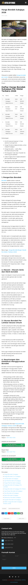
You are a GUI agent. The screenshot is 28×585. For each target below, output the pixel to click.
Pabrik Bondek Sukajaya (11, 495)
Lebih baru (6, 518)
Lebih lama (21, 518)
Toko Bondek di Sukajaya (11, 493)
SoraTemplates (10, 579)
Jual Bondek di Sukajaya (11, 478)
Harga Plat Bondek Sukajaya (12, 483)
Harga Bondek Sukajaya (11, 474)
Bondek (4, 180)
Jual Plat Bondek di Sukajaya (12, 480)
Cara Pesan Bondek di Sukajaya (13, 491)
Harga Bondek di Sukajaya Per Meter (15, 489)
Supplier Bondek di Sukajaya (12, 499)
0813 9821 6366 (11, 437)
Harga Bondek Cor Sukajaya (12, 476)
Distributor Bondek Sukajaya (12, 497)
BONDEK (4, 508)
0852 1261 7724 (11, 452)
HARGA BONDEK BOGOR (14, 508)
